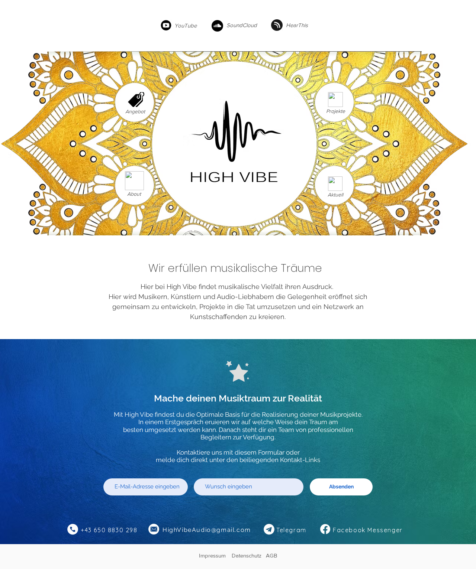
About (134, 194)
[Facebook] (325, 529)
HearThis (297, 25)
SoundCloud (241, 25)
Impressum (215, 555)
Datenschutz (249, 555)
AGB (271, 555)
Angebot (135, 111)
